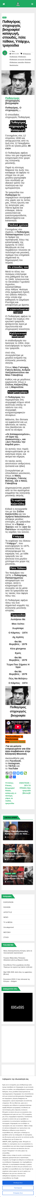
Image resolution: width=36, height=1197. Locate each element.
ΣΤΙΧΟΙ (5, 937)
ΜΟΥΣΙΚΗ (12, 851)
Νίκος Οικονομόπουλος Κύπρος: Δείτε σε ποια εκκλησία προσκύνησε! (16, 833)
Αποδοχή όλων (18, 1182)
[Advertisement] (18, 1044)
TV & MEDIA (7, 922)
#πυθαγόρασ (13, 56)
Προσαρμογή (18, 1188)
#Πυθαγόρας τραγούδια (17, 62)
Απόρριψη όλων (18, 1193)
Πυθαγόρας (12, 98)
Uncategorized (8, 927)
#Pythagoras (27, 53)
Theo (13, 51)
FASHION (6, 907)
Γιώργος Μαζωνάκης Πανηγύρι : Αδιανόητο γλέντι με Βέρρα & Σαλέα (17, 856)
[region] (18, 1136)
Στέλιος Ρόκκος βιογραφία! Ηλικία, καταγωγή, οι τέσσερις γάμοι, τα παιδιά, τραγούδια (10, 793)
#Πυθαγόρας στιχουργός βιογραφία (20, 59)
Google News (17, 741)
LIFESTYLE (8, 873)
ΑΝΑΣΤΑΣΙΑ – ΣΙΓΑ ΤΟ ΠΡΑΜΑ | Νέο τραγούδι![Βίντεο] (25, 788)
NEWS (4, 17)
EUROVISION (8, 902)
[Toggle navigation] (32, 4)
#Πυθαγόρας (22, 56)
